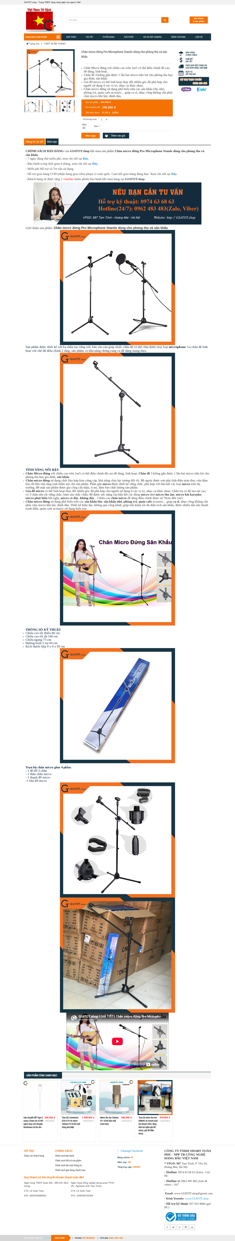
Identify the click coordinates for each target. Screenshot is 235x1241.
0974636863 (88, 1238)
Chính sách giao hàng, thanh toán (70, 1170)
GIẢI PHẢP (129, 36)
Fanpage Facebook (132, 1151)
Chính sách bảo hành (64, 1155)
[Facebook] (167, 1227)
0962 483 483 (116, 1238)
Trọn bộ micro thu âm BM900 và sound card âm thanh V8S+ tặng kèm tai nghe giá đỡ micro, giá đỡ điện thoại (148, 1125)
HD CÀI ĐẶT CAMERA (152, 36)
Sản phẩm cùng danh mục (41, 1075)
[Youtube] (192, 1227)
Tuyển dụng (108, 36)
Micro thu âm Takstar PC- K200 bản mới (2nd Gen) (109, 1120)
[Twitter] (173, 1227)
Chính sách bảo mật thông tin (68, 1165)
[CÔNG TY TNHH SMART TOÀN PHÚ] (41, 19)
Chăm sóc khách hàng (34, 1155)
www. (188, 1198)
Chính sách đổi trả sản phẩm (68, 1160)
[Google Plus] (179, 1227)
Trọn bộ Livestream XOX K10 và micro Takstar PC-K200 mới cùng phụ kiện (71, 1122)
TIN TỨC (89, 36)
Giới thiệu (71, 36)
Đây (85, 158)
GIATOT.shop (49, 1238)
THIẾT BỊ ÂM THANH (54, 43)
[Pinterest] (186, 1227)
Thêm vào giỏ (118, 135)
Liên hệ (199, 36)
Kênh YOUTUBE (178, 36)
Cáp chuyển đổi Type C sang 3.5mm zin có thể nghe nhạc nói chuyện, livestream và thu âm (33, 1122)
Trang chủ (33, 43)
